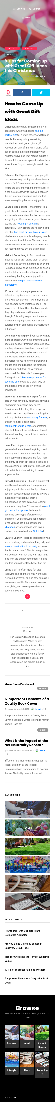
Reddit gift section (27, 223)
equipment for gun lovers (18, 426)
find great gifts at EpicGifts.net (30, 232)
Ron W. (43, 77)
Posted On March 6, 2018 (17, 709)
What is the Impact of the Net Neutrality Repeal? (26, 743)
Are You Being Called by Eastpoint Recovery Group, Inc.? (23, 945)
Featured (12, 48)
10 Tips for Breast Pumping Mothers (25, 969)
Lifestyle (29, 48)
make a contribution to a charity (21, 546)
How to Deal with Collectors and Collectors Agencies (22, 932)
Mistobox (10, 527)
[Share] (22, 92)
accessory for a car (37, 417)
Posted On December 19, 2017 (20, 750)
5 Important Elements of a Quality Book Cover (27, 701)
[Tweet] (41, 92)
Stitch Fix (38, 531)
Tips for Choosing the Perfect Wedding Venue (27, 958)
